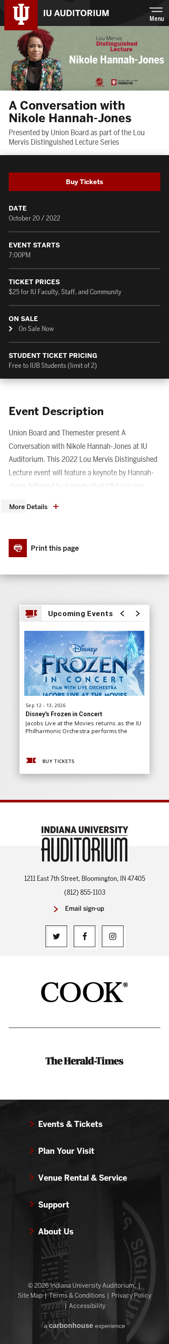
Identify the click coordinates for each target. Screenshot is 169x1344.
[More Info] (84, 671)
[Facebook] (84, 936)
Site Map (30, 1295)
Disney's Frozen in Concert (64, 714)
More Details (28, 507)
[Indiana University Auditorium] (21, 14)
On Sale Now (36, 328)
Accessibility (87, 1306)
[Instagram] (113, 936)
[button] (157, 13)
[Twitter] (56, 936)
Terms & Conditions (77, 1295)
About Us (56, 1232)
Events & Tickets (70, 1124)
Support (53, 1205)
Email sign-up (84, 908)
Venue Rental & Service (82, 1178)
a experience (84, 1325)
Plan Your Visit (66, 1151)
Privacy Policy (131, 1295)
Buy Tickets (84, 182)
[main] (84, 413)
